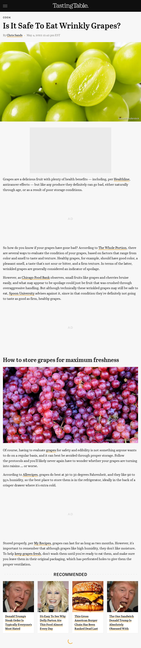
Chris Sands (14, 35)
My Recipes (42, 543)
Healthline (121, 179)
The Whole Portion (112, 247)
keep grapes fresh (28, 553)
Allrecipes (30, 474)
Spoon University (22, 293)
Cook (7, 17)
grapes (51, 450)
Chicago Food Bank (36, 277)
